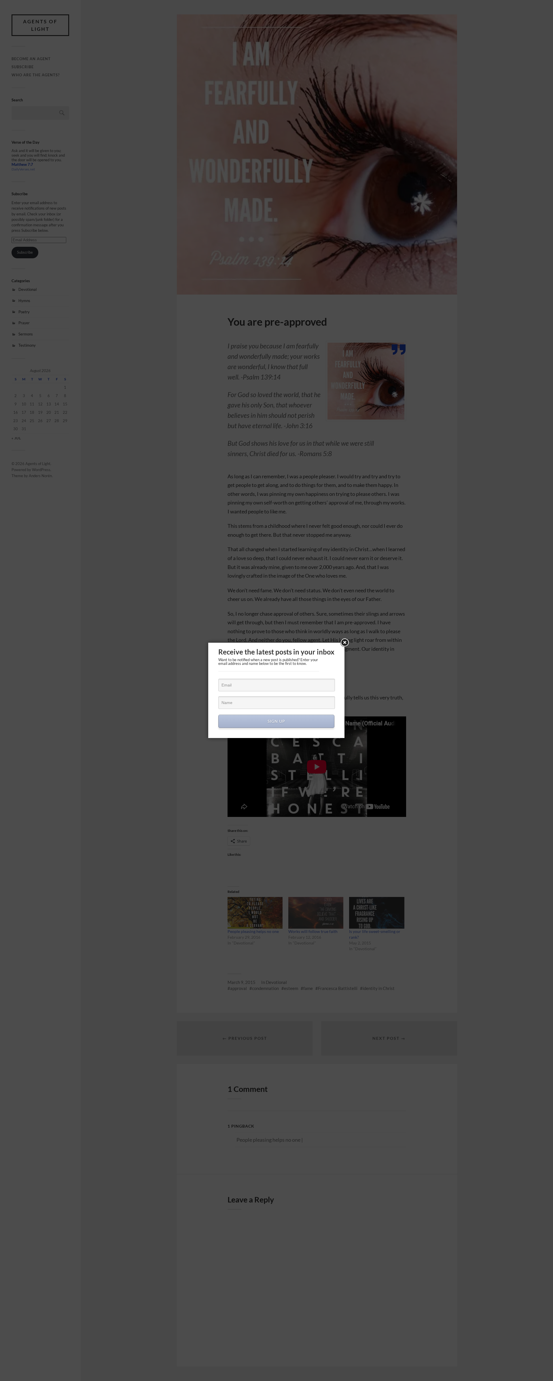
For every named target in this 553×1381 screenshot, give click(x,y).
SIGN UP (276, 721)
